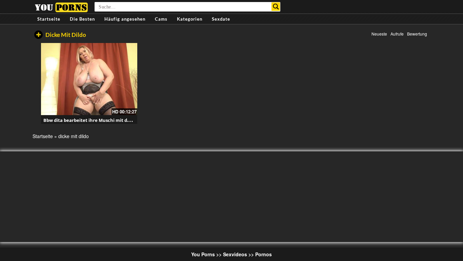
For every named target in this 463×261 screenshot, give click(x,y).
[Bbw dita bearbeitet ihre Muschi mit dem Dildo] (89, 79)
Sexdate (221, 19)
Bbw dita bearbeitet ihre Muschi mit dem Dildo (95, 120)
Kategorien (189, 19)
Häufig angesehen (124, 19)
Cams (161, 19)
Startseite (48, 19)
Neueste (379, 34)
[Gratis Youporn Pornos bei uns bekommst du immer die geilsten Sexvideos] (61, 6)
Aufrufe (397, 34)
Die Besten (82, 19)
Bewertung (417, 34)
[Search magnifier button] (275, 6)
